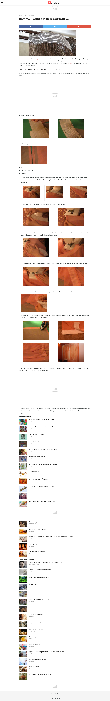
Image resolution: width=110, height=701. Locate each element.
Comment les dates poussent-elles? (40, 674)
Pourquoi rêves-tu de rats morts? (39, 599)
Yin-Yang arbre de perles (36, 434)
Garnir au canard (34, 667)
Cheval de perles (34, 472)
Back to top (55, 693)
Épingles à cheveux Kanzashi (37, 457)
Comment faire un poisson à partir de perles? (42, 486)
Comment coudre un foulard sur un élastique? (43, 449)
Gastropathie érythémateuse (37, 659)
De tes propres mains (29, 15)
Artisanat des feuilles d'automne (38, 479)
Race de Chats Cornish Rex (37, 607)
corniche (71, 63)
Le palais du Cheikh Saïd (36, 629)
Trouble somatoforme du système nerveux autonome (45, 562)
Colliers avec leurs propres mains (39, 494)
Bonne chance (33, 544)
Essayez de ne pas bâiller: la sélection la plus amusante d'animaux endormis (51, 537)
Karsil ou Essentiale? (35, 644)
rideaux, (35, 59)
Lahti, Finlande (33, 584)
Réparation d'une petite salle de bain (40, 570)
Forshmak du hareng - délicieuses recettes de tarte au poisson (48, 592)
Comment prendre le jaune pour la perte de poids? (44, 637)
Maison (21, 15)
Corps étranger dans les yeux (37, 522)
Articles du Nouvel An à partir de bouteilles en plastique (45, 427)
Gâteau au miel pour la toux (37, 529)
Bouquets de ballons (35, 442)
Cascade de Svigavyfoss (36, 622)
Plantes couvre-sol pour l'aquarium (39, 577)
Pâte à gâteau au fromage (37, 552)
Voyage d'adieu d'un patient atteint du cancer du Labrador (46, 652)
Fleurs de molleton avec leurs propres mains (42, 501)
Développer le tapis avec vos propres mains (42, 419)
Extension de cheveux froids (37, 614)
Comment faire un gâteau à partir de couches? (43, 464)
